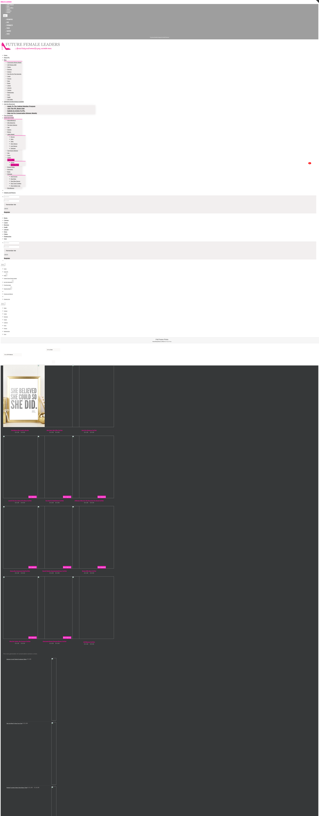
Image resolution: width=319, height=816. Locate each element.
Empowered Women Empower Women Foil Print (54, 641)
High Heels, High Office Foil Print (54, 430)
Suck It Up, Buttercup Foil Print (89, 430)
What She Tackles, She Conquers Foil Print (19, 641)
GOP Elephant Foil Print (89, 642)
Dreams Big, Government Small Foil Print (20, 571)
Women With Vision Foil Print (89, 571)
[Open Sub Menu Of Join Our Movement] (12, 281)
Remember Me (11, 204)
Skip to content (6, 2)
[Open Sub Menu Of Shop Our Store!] (11, 288)
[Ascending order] (62, 348)
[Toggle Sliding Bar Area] (317, 6)
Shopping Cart (7, 299)
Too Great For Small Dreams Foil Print (54, 500)
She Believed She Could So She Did (20, 430)
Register (7, 212)
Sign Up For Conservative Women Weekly (22, 113)
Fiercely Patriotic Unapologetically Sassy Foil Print (54, 571)
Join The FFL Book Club (16, 108)
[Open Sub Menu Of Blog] (6, 274)
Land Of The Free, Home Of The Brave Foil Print (19, 500)
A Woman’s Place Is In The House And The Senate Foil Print (89, 500)
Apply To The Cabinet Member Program (21, 106)
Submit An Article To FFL (16, 111)
